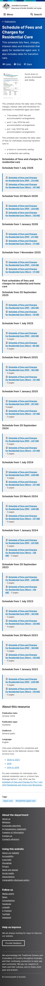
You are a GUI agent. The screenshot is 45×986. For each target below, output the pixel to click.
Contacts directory (10, 839)
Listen (8, 64)
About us (6, 819)
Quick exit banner (10, 870)
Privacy (5, 866)
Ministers (6, 822)
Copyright (6, 859)
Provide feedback (13, 943)
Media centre (8, 893)
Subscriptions (8, 876)
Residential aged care (25, 801)
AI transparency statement (14, 829)
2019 (9, 763)
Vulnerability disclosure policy (15, 880)
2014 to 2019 (13, 767)
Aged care (8, 801)
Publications (10, 21)
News (4, 897)
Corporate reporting (11, 825)
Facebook (6, 904)
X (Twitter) (7, 910)
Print (19, 64)
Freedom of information (13, 832)
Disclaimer (7, 863)
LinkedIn (6, 907)
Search (38, 14)
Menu (9, 14)
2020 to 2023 (13, 759)
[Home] (22, 6)
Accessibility (8, 856)
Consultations (8, 900)
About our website (10, 853)
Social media (8, 873)
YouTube (6, 914)
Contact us (7, 836)
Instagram (6, 917)
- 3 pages (22, 336)
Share (29, 64)
